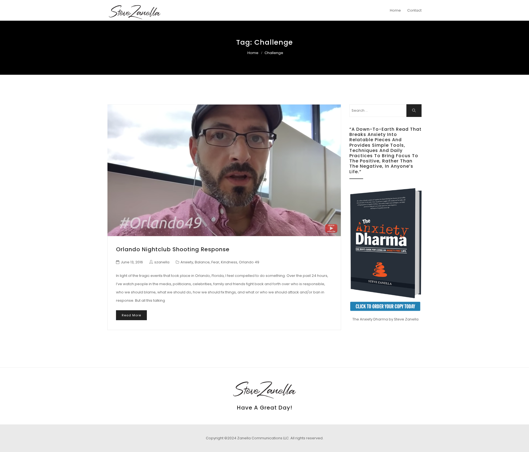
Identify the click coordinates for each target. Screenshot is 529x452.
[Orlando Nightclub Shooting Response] (224, 170)
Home (395, 10)
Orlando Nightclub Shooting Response (173, 249)
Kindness (229, 262)
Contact (414, 10)
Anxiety (186, 262)
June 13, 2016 (132, 262)
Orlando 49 (249, 262)
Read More (131, 315)
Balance (202, 262)
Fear (215, 262)
